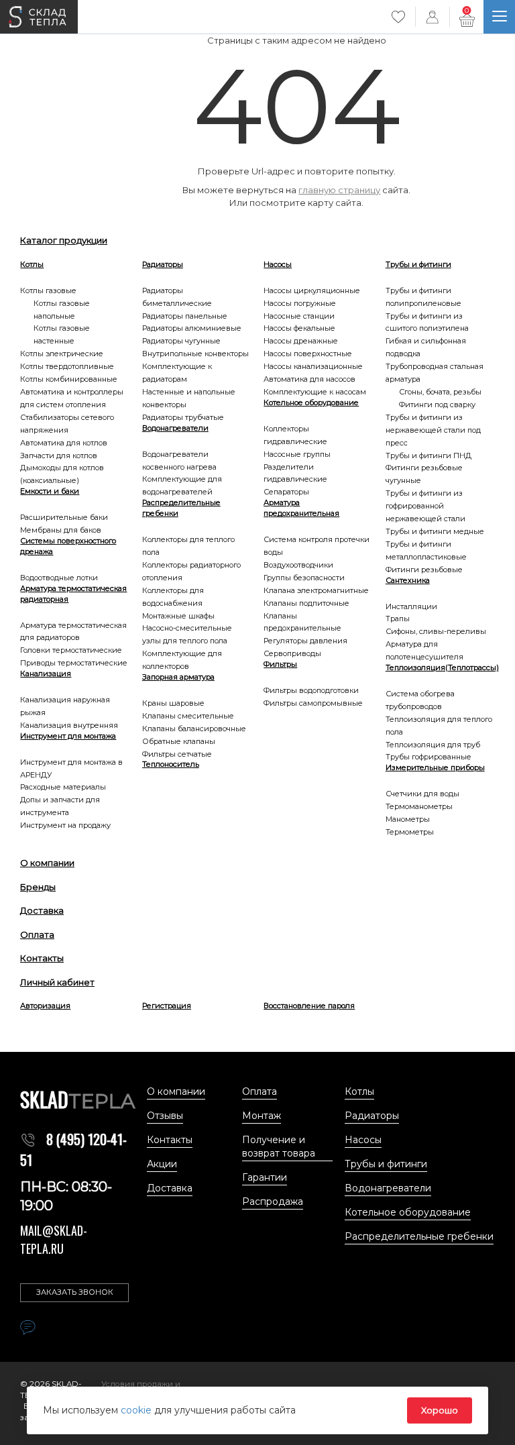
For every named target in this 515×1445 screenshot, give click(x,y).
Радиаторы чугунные (181, 340)
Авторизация (45, 1005)
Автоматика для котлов (63, 442)
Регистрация (166, 1005)
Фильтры (280, 664)
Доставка (42, 910)
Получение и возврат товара (278, 1146)
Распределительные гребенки (181, 508)
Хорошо (439, 1410)
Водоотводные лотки (59, 577)
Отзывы (165, 1116)
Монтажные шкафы (178, 616)
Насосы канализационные (313, 366)
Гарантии (264, 1177)
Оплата (37, 934)
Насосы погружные (300, 303)
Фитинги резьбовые (424, 569)
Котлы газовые (48, 290)
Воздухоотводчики (298, 565)
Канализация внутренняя (69, 725)
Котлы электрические (61, 353)
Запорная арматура (178, 677)
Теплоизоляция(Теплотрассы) (440, 667)
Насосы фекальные (299, 328)
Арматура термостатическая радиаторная (73, 594)
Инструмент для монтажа (68, 736)
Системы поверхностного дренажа (68, 546)
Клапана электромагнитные (316, 590)
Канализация (45, 673)
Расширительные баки (64, 517)
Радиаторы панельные (184, 316)
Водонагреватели (175, 428)
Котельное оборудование (311, 402)
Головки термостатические (71, 650)
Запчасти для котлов (58, 455)
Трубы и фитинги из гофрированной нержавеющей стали (425, 505)
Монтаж (261, 1116)
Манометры (408, 819)
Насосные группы (297, 454)
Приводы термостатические (73, 662)
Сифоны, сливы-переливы (436, 631)
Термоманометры (419, 806)
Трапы (398, 618)
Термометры (410, 832)
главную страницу (339, 189)
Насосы (278, 264)
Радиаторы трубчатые (183, 417)
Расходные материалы (63, 787)
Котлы (32, 264)
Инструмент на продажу (65, 825)
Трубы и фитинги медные (435, 531)
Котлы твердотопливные (67, 366)
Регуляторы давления (305, 640)
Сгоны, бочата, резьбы (440, 391)
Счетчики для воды (422, 793)
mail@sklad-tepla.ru (53, 1239)
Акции (162, 1164)
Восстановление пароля (309, 1005)
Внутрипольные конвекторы (195, 353)
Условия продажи (138, 1384)
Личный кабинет (57, 982)
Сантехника (408, 580)
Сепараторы (286, 491)
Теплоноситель (170, 764)
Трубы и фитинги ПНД (428, 455)
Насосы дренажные (301, 340)
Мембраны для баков (60, 530)
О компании (47, 862)
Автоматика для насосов (309, 379)
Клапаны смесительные (188, 715)
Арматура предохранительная (301, 508)
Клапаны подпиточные (306, 603)
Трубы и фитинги (418, 264)
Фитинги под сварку (437, 404)
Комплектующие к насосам (315, 391)
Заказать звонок (74, 1292)
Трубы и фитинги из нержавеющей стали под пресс (433, 430)
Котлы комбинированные (68, 379)
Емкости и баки (49, 491)
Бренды (38, 886)
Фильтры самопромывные (313, 703)
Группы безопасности (304, 577)
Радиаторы (162, 264)
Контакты (42, 958)
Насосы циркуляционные (312, 290)
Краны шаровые (173, 703)
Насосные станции (299, 316)
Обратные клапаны (178, 741)
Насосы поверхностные (308, 353)
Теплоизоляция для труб (433, 744)
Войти (432, 17)
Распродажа (272, 1201)
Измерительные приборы (435, 767)
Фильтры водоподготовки (311, 690)
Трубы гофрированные (428, 756)
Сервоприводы (292, 653)
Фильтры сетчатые (177, 754)
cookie (137, 1410)
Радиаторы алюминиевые (191, 328)
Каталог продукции (63, 240)
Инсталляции (411, 606)
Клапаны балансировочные (194, 728)
